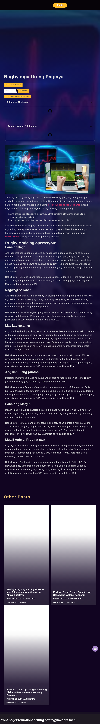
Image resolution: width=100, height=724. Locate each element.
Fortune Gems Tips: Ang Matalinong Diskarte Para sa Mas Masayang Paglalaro (27, 692)
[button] (92, 102)
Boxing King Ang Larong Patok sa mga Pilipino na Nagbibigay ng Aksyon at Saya (25, 592)
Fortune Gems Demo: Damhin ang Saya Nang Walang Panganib (72, 593)
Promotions (24, 720)
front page (8, 720)
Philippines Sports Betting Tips (17, 96)
